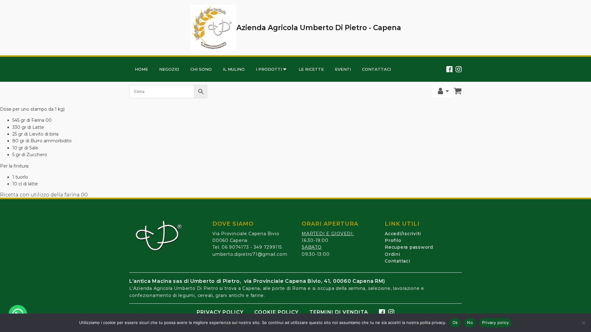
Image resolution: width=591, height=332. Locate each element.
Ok (455, 322)
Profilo (393, 240)
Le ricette (311, 69)
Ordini (392, 254)
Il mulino (234, 69)
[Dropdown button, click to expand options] (442, 91)
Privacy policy (220, 312)
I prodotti (269, 69)
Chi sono (201, 69)
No (470, 322)
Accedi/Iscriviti (403, 233)
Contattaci (376, 69)
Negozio (169, 69)
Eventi (343, 69)
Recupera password (409, 247)
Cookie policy (276, 312)
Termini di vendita (338, 312)
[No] (583, 323)
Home (141, 69)
